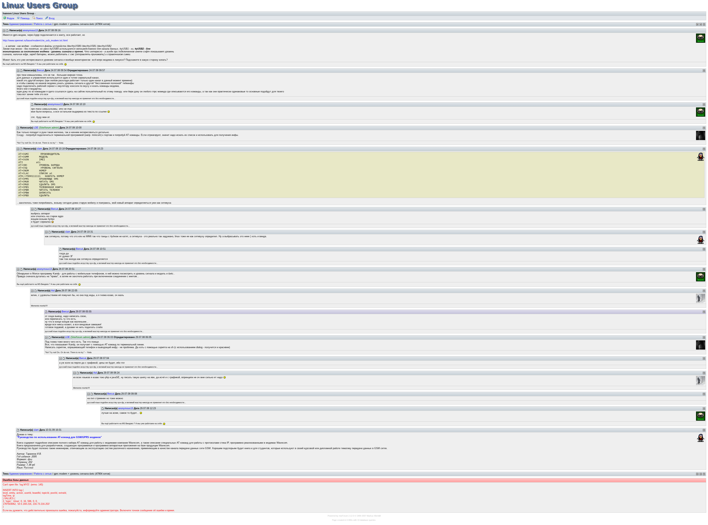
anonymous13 (30, 30)
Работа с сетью (43, 24)
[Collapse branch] (4, 30)
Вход (51, 18)
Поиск (39, 18)
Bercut (40, 70)
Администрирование (20, 24)
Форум (10, 18)
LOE (36, 127)
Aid (53, 290)
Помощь (25, 18)
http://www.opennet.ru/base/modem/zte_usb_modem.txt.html (35, 40)
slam (39, 148)
